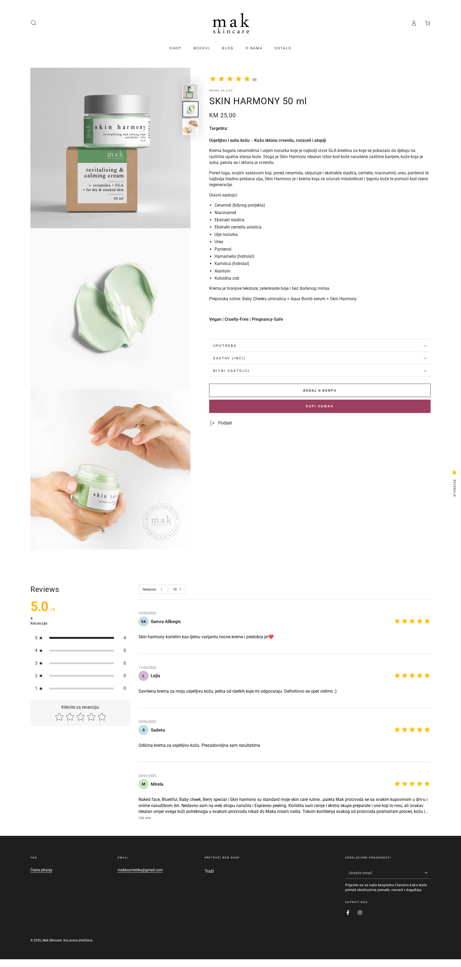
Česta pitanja (41, 870)
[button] (33, 23)
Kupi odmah (320, 406)
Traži (209, 871)
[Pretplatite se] (427, 872)
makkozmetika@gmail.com (140, 870)
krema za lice (221, 90)
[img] (230, 79)
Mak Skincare (52, 940)
